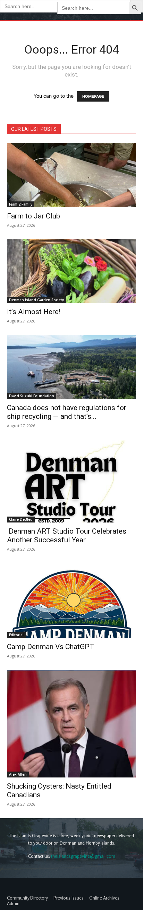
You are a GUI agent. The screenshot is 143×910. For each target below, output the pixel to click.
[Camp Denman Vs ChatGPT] (71, 600)
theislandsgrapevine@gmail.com (83, 856)
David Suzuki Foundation (31, 395)
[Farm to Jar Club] (71, 175)
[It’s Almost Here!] (71, 271)
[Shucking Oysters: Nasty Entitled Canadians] (71, 723)
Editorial (16, 634)
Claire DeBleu (21, 519)
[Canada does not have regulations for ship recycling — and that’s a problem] (71, 367)
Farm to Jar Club (33, 216)
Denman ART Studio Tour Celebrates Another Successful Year (66, 535)
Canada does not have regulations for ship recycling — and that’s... (66, 412)
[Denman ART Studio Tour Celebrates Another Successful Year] (71, 481)
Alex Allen (18, 774)
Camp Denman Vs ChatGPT (50, 646)
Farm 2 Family (20, 204)
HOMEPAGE (93, 96)
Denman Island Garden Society (36, 299)
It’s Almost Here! (33, 312)
